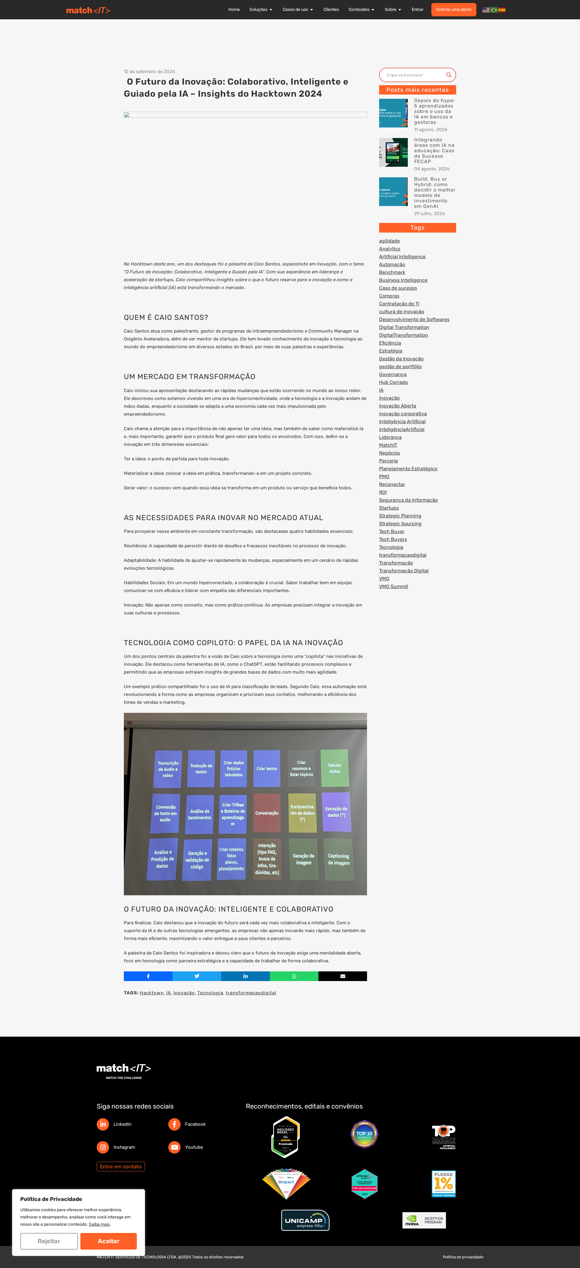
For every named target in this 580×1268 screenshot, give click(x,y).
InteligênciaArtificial (401, 429)
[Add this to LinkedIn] (245, 976)
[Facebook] (174, 1124)
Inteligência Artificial (402, 421)
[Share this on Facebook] (148, 976)
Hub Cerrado (393, 382)
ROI (383, 492)
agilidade (389, 241)
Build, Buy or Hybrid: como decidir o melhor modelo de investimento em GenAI (435, 192)
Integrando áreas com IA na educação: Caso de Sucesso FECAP (434, 150)
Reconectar (392, 484)
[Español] (502, 9)
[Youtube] (174, 1147)
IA (168, 993)
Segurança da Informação (408, 500)
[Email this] (342, 976)
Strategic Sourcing (400, 523)
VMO (384, 578)
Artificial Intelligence (402, 256)
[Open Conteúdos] (373, 9)
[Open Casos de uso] (312, 9)
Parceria (388, 461)
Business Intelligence (403, 280)
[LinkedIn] (103, 1124)
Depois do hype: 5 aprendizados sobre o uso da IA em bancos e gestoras (434, 111)
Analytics (389, 249)
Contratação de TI (399, 304)
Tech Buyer (391, 531)
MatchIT (388, 445)
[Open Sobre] (400, 9)
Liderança (390, 437)
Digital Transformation (404, 327)
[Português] (494, 9)
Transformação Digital (404, 571)
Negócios (389, 453)
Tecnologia (210, 993)
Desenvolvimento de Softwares (414, 319)
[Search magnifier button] (449, 75)
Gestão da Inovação (401, 359)
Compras (389, 296)
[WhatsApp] (294, 976)
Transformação (396, 563)
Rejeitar (49, 1241)
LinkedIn (122, 1124)
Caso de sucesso (398, 288)
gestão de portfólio (400, 366)
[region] (78, 1222)
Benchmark (392, 272)
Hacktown (152, 993)
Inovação (184, 993)
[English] (486, 9)
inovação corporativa (403, 414)
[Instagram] (103, 1147)
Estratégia (390, 351)
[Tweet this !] (196, 976)
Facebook (195, 1124)
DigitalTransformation (403, 335)
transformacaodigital (251, 993)
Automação (392, 264)
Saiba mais (99, 1224)
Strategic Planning (400, 516)
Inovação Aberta (397, 406)
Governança (393, 374)
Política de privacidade (463, 1257)
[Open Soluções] (271, 9)
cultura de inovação (401, 311)
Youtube (194, 1147)
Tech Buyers (393, 539)
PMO (384, 476)
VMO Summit (393, 586)
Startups (389, 508)
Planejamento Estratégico (408, 468)
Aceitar (108, 1241)
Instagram (124, 1147)
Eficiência (390, 343)
